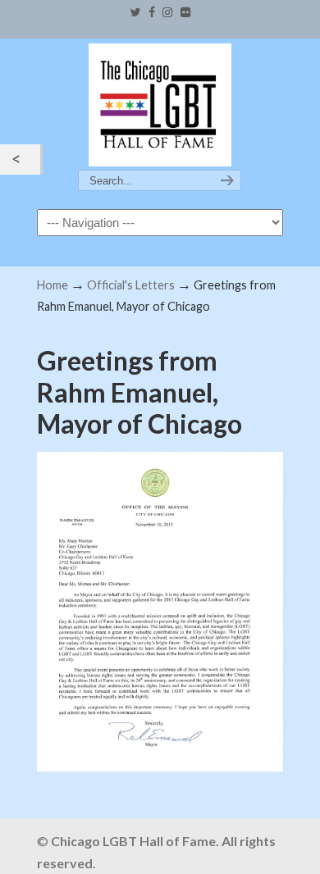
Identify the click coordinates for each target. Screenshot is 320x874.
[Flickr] (185, 13)
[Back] (20, 159)
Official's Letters (131, 285)
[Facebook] (152, 13)
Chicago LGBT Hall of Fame (160, 104)
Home (52, 285)
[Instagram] (168, 13)
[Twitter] (135, 13)
